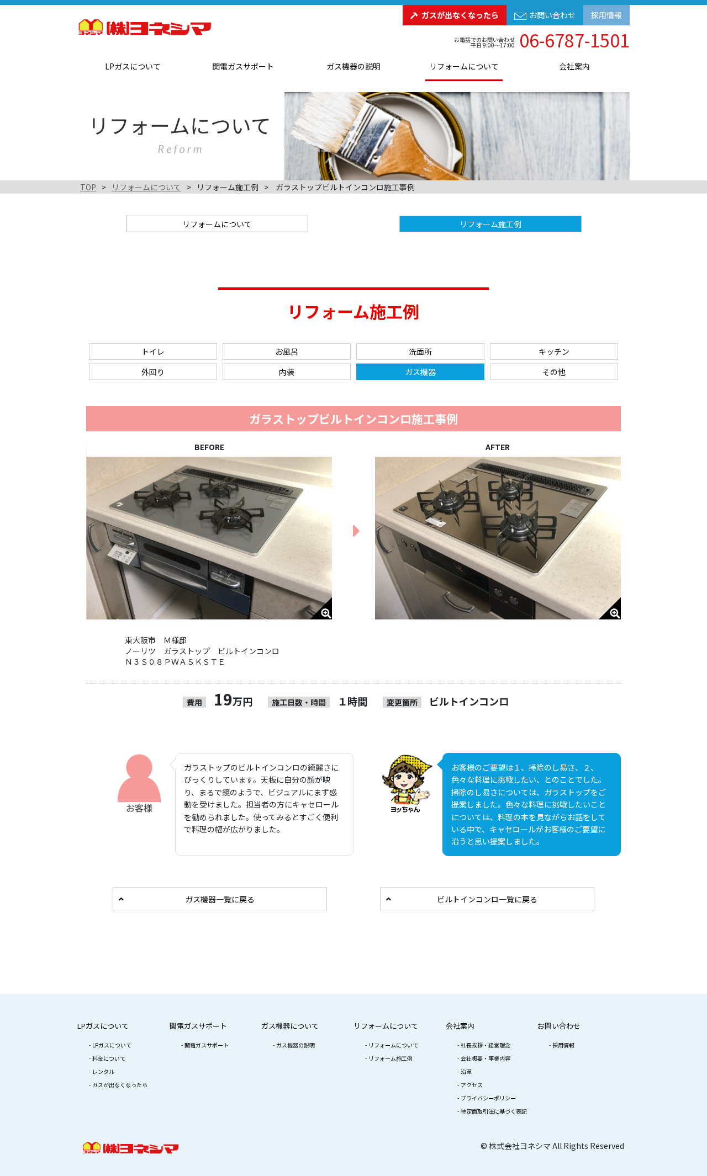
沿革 (466, 1071)
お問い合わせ (552, 14)
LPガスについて (133, 66)
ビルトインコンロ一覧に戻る (487, 899)
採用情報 (606, 14)
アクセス (472, 1085)
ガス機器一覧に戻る (220, 899)
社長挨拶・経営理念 (485, 1045)
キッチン (554, 351)
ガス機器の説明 (353, 66)
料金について (108, 1058)
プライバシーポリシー (488, 1098)
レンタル (103, 1071)
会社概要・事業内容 (485, 1058)
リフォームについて (464, 66)
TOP (88, 187)
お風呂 (286, 351)
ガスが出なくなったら (460, 14)
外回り (153, 371)
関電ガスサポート (243, 66)
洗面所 (420, 351)
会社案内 (574, 66)
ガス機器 (420, 371)
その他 (554, 371)
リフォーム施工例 (390, 1058)
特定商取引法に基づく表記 (494, 1111)
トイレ (153, 351)
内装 (286, 371)
